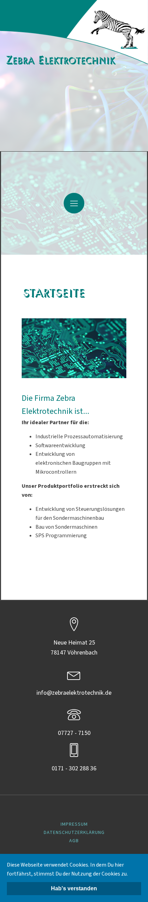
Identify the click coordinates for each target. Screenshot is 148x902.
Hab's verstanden (74, 888)
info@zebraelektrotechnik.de (74, 693)
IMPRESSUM (74, 824)
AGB (74, 840)
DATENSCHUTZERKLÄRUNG (74, 832)
